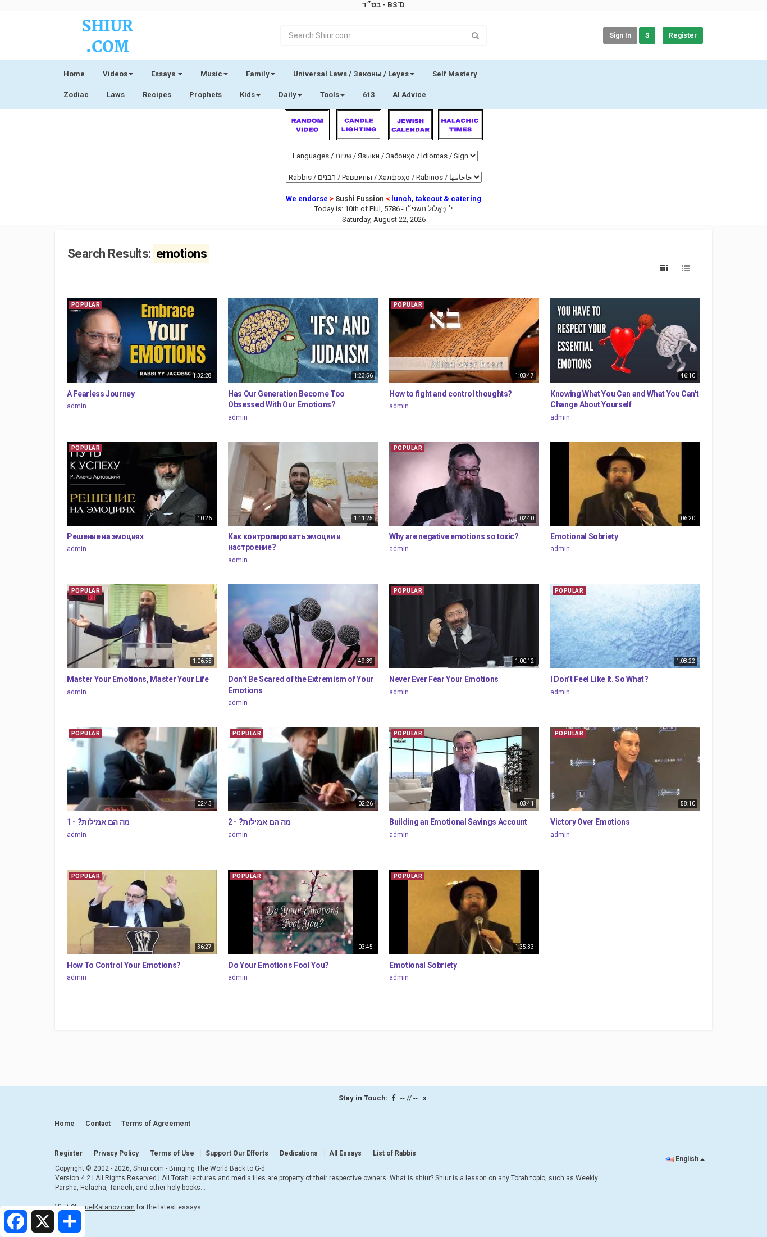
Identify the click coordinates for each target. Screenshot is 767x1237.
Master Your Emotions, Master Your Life (138, 679)
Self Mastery (454, 74)
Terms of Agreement (155, 1123)
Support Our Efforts (237, 1153)
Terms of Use (172, 1153)
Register (683, 35)
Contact (98, 1123)
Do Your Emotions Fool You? (278, 965)
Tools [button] (329, 94)
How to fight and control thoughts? (450, 393)
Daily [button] (287, 94)
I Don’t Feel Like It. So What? (599, 679)
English (687, 1159)
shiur (423, 1178)
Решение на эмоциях (105, 536)
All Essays (345, 1153)
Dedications (299, 1153)
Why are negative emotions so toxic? (454, 536)
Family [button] (258, 74)
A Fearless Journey (101, 393)
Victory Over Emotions (590, 821)
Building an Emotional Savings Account (458, 821)
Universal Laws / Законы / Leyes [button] (351, 74)
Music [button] (211, 74)
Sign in (620, 35)
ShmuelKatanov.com (103, 1207)
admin (76, 406)
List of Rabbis (394, 1153)
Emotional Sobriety (584, 536)
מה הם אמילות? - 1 (98, 821)
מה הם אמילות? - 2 (259, 821)
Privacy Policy (116, 1153)
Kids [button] (247, 94)
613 (369, 94)
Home (74, 74)
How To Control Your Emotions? (124, 965)
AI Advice (409, 94)
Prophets (205, 94)
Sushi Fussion (359, 198)
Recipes (157, 94)
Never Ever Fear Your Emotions (444, 679)
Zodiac (76, 94)
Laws (116, 94)
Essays (164, 74)
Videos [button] (115, 74)
